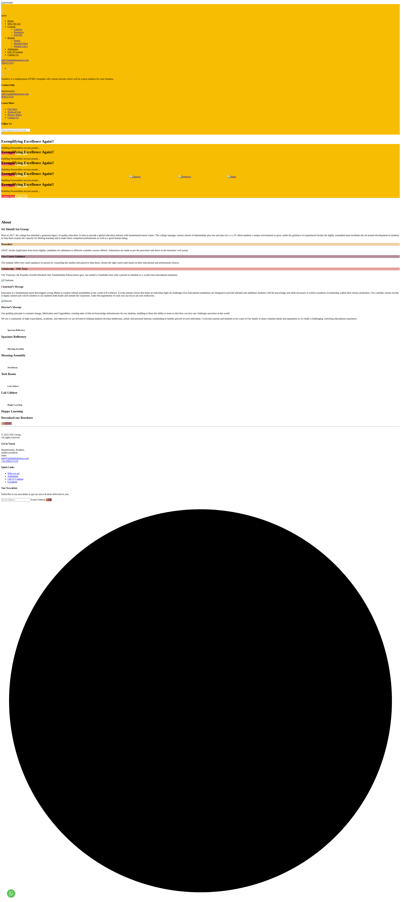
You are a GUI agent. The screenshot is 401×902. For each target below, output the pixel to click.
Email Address (38, 499)
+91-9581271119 (9, 461)
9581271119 (7, 63)
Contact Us (13, 54)
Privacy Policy (15, 114)
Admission (13, 49)
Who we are (14, 473)
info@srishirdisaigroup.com (15, 60)
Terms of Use (14, 112)
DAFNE (18, 35)
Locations (12, 481)
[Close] (3, 11)
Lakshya (18, 29)
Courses (12, 26)
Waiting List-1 (21, 46)
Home (11, 21)
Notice (17, 40)
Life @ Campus (15, 479)
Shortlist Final (21, 43)
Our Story (12, 109)
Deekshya (19, 32)
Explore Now (8, 196)
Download (6, 423)
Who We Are (14, 23)
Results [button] (11, 38)
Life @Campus (15, 52)
